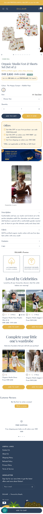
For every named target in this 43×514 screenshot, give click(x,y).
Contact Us (6, 450)
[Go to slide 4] (18, 54)
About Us (5, 454)
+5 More (12, 315)
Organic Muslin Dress (9, 377)
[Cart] (40, 9)
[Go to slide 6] (22, 54)
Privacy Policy (7, 465)
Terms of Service (8, 469)
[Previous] (2, 54)
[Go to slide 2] (15, 54)
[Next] (41, 54)
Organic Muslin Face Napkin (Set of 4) (12, 319)
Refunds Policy (7, 461)
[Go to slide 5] (20, 54)
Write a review (21, 406)
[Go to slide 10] (29, 54)
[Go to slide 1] (13, 54)
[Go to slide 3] (22, 436)
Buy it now (32, 116)
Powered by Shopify (16, 494)
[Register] (32, 487)
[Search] (7, 9)
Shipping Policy (7, 458)
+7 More (36, 315)
